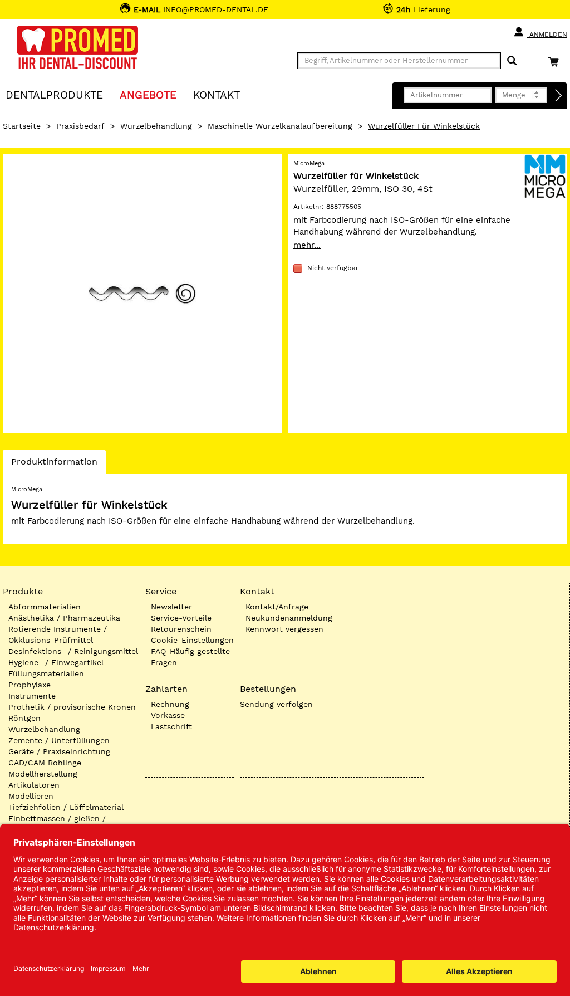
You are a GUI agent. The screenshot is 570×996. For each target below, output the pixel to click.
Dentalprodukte (54, 94)
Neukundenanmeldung (288, 617)
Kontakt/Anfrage (276, 606)
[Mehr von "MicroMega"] (545, 174)
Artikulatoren (34, 784)
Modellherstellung (42, 773)
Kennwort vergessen (284, 628)
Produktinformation (54, 465)
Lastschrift (171, 726)
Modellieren (30, 796)
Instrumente (32, 695)
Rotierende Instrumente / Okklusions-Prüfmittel (57, 634)
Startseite (22, 125)
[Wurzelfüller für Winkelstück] (142, 293)
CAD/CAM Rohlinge (44, 762)
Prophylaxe (29, 684)
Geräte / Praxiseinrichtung (59, 751)
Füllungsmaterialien (46, 673)
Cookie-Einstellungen (192, 640)
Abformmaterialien (44, 606)
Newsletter (171, 606)
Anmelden (547, 34)
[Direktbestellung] (559, 96)
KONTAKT (216, 94)
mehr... (307, 245)
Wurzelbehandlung (156, 125)
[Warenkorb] (556, 61)
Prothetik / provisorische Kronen (72, 706)
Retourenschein (181, 628)
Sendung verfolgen (276, 704)
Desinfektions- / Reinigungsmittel (73, 651)
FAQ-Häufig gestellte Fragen (190, 657)
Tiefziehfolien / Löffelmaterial (66, 807)
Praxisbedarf (80, 125)
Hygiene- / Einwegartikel (56, 662)
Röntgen (24, 718)
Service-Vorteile (181, 617)
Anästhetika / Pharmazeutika (64, 617)
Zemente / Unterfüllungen (59, 740)
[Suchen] (512, 61)
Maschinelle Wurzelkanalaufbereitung (280, 125)
